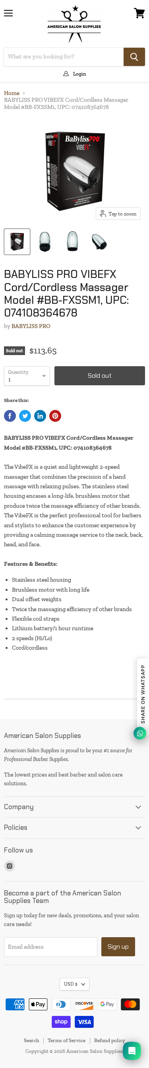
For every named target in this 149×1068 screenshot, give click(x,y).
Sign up (118, 946)
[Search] (134, 57)
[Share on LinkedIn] (40, 416)
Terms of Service (66, 1040)
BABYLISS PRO (31, 326)
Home (11, 93)
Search (31, 1040)
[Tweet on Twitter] (25, 416)
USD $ (70, 984)
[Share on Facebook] (10, 416)
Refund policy (109, 1040)
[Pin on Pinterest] (55, 416)
